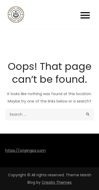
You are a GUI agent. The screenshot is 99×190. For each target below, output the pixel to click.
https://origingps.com (25, 150)
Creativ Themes (57, 182)
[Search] (88, 114)
